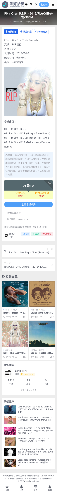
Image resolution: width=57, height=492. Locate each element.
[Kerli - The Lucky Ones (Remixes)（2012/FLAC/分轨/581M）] (15, 334)
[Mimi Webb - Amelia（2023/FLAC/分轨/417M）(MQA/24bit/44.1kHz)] (10, 420)
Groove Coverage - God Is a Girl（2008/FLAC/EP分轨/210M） (34, 440)
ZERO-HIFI (12, 235)
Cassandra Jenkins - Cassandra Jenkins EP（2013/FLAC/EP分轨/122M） (35, 462)
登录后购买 (30, 204)
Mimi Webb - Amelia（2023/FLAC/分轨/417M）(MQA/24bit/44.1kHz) (35, 418)
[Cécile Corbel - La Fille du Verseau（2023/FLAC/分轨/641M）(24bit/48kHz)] (10, 409)
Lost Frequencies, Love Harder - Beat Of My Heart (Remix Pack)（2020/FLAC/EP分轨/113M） (35, 452)
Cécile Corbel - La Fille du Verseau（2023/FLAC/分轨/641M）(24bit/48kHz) (35, 409)
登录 (45, 5)
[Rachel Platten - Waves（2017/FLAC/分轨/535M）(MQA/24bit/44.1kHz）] (15, 294)
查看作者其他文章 (28, 390)
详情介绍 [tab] (12, 31)
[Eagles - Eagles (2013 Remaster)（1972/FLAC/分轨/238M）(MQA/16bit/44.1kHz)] (42, 334)
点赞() (48, 234)
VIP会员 (21, 193)
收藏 (37, 234)
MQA (15, 309)
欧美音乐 (30, 21)
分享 (27, 234)
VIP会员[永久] (43, 193)
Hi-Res (7, 309)
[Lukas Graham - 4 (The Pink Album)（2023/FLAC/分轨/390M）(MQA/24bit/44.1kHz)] (10, 431)
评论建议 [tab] (42, 31)
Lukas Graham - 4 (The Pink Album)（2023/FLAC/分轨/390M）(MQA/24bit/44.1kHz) (35, 430)
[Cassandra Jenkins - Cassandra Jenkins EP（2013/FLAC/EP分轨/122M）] (10, 463)
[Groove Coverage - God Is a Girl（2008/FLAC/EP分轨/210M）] (10, 441)
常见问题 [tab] (27, 31)
